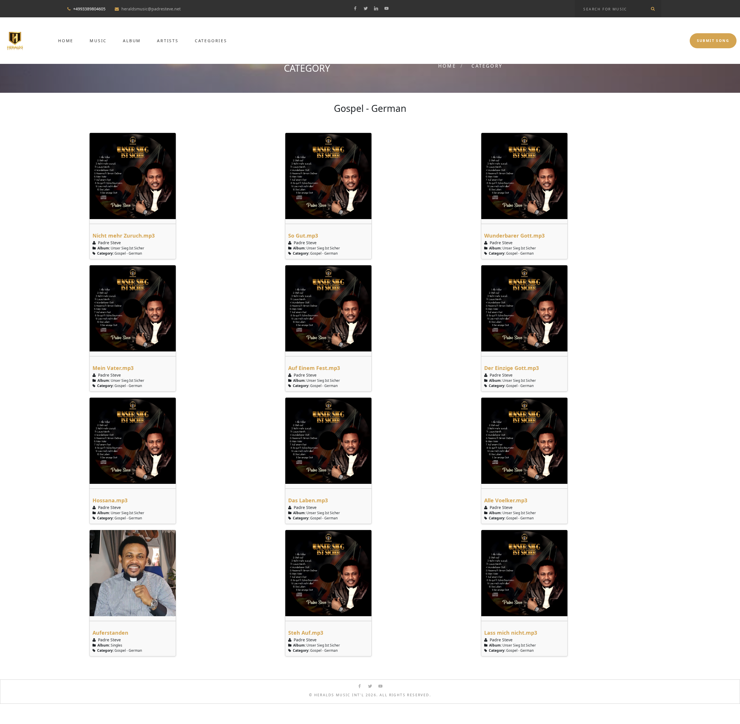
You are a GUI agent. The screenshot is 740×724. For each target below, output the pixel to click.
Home (65, 40)
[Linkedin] (376, 8)
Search (652, 8)
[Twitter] (366, 8)
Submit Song (713, 40)
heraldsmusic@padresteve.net (151, 9)
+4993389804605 (89, 9)
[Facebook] (355, 8)
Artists (168, 40)
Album (132, 40)
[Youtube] (386, 8)
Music (98, 40)
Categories (211, 40)
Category (486, 66)
